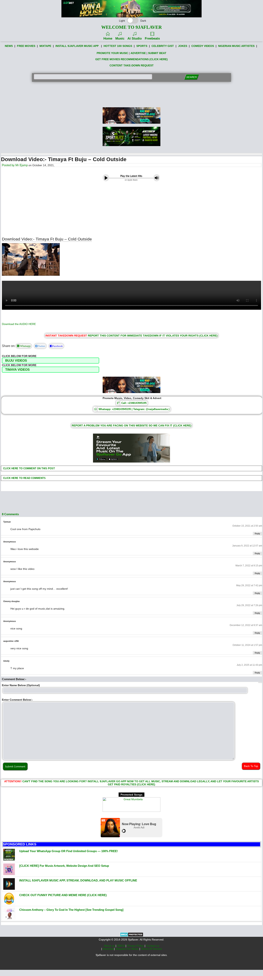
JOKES (182, 45)
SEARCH (191, 77)
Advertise (108, 948)
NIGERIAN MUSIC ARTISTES (236, 45)
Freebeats (152, 38)
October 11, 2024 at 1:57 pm (247, 645)
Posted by (8, 165)
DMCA (121, 945)
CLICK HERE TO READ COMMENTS (24, 478)
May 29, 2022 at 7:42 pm (249, 585)
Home (107, 38)
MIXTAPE (45, 45)
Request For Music (127, 948)
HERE (32, 324)
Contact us (152, 945)
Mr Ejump (21, 165)
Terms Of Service (151, 948)
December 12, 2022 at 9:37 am (246, 625)
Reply (257, 533)
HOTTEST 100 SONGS (118, 45)
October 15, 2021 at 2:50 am (247, 525)
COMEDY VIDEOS (202, 45)
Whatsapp (25, 346)
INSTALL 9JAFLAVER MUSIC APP (77, 45)
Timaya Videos (17, 369)
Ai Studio (134, 38)
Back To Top (251, 766)
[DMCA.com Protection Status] (131, 935)
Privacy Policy (136, 945)
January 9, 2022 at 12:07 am (247, 545)
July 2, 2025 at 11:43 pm (249, 665)
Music (119, 38)
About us (110, 945)
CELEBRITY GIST (163, 45)
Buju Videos (16, 360)
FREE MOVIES (26, 45)
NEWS (9, 45)
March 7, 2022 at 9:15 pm (248, 565)
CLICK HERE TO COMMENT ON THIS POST (28, 468)
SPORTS (141, 45)
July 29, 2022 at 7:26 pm (249, 605)
